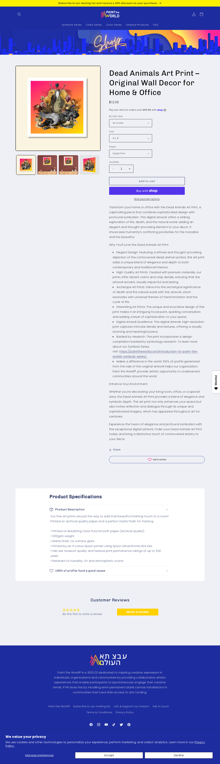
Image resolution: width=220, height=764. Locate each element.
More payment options (147, 199)
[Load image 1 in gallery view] (26, 165)
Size (111, 131)
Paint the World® (59, 706)
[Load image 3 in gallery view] (68, 165)
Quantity (114, 162)
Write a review (137, 612)
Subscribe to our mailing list (91, 706)
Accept (109, 755)
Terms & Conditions (99, 712)
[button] (19, 14)
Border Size (116, 116)
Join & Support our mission (131, 706)
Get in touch (161, 706)
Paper (112, 146)
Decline (179, 755)
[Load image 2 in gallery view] (47, 165)
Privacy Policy (125, 712)
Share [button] (117, 449)
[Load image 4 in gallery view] (89, 165)
